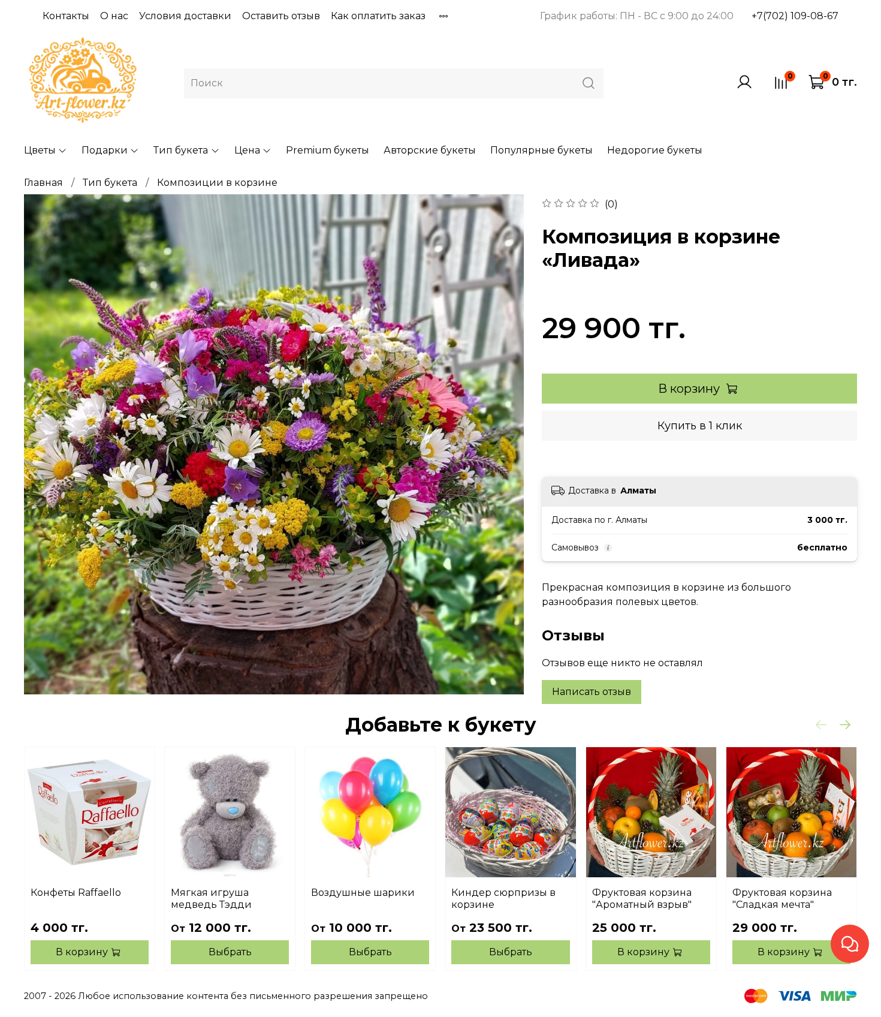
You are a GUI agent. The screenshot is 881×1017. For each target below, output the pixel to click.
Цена (247, 150)
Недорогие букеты (654, 150)
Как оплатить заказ (378, 16)
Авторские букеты (430, 150)
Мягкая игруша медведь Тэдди (211, 898)
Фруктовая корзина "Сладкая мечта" (782, 898)
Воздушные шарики (363, 892)
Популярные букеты (541, 150)
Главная (43, 182)
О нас (114, 16)
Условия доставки (185, 16)
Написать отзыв (591, 691)
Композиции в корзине (217, 182)
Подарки (105, 150)
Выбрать (230, 952)
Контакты (66, 16)
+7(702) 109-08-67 (795, 16)
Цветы (40, 150)
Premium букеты (327, 150)
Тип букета (180, 150)
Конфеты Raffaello (76, 892)
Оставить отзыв (281, 16)
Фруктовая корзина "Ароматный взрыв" (642, 898)
